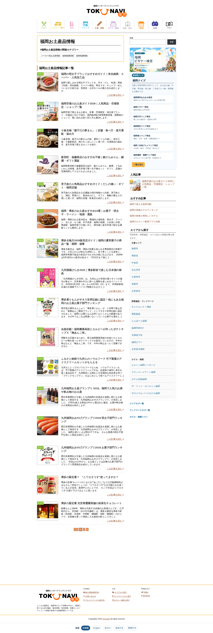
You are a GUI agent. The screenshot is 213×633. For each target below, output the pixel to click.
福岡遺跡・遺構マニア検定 (147, 156)
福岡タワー (137, 342)
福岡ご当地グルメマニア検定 (146, 146)
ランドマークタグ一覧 (140, 410)
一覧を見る (138, 164)
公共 (155, 25)
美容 (72, 25)
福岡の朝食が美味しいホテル (144, 215)
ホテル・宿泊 (113, 25)
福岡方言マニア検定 (144, 118)
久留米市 (136, 277)
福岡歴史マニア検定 (145, 127)
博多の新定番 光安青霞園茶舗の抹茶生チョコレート (91, 503)
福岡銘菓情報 (68, 56)
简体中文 (119, 628)
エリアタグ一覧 (137, 403)
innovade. (106, 619)
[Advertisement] (58, 563)
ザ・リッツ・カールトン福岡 (146, 386)
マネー (169, 25)
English (96, 628)
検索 (131, 38)
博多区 (135, 255)
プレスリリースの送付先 (95, 600)
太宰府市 (136, 291)
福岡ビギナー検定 (141, 108)
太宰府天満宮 (138, 349)
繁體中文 (132, 628)
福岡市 (135, 248)
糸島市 (135, 284)
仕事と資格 (99, 25)
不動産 (141, 25)
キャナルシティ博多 (141, 307)
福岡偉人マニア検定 (146, 137)
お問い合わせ (90, 596)
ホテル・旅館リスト (139, 417)
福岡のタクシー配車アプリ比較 (145, 221)
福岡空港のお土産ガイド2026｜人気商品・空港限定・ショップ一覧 (158, 184)
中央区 (135, 262)
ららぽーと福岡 (139, 321)
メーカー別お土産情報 (50, 56)
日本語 (86, 628)
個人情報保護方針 (92, 592)
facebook (146, 596)
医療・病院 (127, 25)
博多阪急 (136, 314)
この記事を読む (115, 95)
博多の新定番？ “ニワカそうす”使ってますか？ (90, 477)
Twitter (145, 592)
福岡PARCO (138, 328)
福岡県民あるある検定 (149, 98)
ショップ (85, 25)
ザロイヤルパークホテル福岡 (146, 393)
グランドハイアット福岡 (143, 372)
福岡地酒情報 (82, 56)
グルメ (44, 25)
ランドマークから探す (122, 596)
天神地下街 (137, 335)
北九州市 (136, 270)
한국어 (108, 628)
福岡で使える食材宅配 (140, 204)
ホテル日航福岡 (139, 379)
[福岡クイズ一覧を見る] (153, 60)
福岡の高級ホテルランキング (144, 210)
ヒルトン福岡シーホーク (143, 365)
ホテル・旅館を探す (122, 600)
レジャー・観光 (58, 25)
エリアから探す (120, 592)
